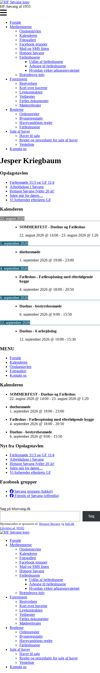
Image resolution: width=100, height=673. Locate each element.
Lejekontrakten (30, 92)
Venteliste (26, 144)
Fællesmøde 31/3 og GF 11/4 (32, 182)
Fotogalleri (27, 40)
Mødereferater (30, 105)
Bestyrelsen (28, 83)
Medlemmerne (21, 27)
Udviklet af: (8, 528)
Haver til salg (29, 136)
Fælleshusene (29, 57)
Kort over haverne (33, 88)
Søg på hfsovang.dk (15, 509)
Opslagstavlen (30, 31)
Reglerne (17, 109)
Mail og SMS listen (34, 48)
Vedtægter (27, 96)
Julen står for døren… (26, 195)
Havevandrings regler (35, 123)
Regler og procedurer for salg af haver (48, 140)
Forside (15, 22)
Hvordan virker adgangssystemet (54, 70)
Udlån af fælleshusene (46, 62)
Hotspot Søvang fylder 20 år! (32, 191)
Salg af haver (20, 131)
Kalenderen (28, 35)
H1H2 (20, 528)
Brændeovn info (31, 75)
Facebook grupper (33, 44)
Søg (91, 516)
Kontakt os (18, 149)
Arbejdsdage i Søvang (27, 187)
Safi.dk (69, 524)
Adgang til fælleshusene (47, 66)
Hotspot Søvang (31, 53)
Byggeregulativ (31, 118)
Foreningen (18, 79)
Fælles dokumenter (34, 101)
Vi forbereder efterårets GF (30, 200)
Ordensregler (29, 114)
